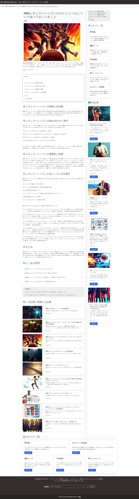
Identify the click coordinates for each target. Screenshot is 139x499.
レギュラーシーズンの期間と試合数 (33, 83)
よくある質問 (27, 98)
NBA (20, 2)
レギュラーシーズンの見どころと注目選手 (35, 92)
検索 (92, 486)
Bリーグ (28, 2)
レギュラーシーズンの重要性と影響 (33, 89)
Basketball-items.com (10, 2)
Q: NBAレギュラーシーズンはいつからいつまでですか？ (38, 269)
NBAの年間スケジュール (15, 6)
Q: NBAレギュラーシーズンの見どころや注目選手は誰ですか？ (40, 281)
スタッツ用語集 (44, 2)
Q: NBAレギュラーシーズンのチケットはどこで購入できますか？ (41, 273)
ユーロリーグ (35, 2)
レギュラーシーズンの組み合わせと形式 (34, 86)
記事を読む (94, 138)
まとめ (26, 95)
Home (2, 6)
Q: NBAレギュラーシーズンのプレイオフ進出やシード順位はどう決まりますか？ (45, 277)
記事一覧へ (28, 452)
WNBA (23, 2)
